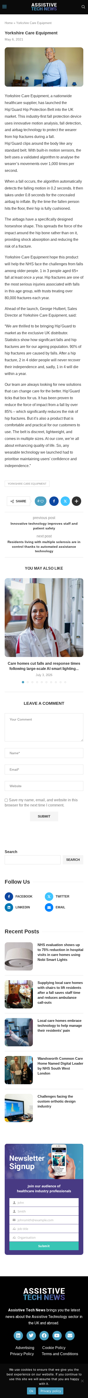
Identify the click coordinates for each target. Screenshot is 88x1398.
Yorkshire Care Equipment (27, 483)
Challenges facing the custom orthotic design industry (57, 1101)
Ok (31, 1391)
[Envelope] (70, 1335)
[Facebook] (44, 1335)
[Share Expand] (76, 501)
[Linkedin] (18, 1335)
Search (11, 852)
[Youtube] (57, 1335)
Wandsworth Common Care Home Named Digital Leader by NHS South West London (60, 1065)
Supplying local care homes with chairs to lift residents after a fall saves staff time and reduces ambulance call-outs (60, 992)
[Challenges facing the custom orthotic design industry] (19, 1108)
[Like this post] (42, 501)
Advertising (24, 1348)
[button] (9, 630)
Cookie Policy (53, 1348)
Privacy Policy (22, 1354)
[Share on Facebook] (54, 501)
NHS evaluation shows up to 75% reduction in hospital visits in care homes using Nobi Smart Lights (60, 952)
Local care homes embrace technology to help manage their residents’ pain (60, 1025)
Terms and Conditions (60, 1354)
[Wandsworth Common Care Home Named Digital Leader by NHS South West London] (19, 1070)
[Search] (83, 7)
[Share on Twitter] (65, 501)
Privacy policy (51, 1391)
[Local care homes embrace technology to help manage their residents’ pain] (19, 1032)
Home (9, 23)
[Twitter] (31, 1335)
